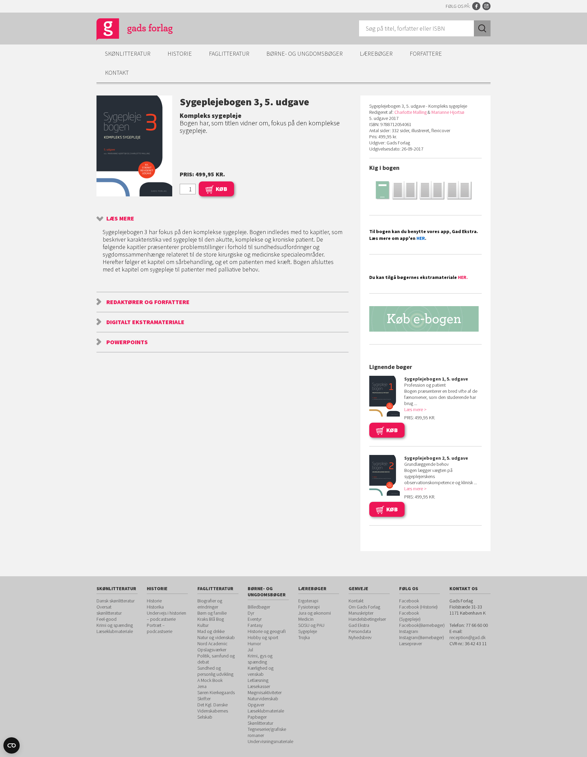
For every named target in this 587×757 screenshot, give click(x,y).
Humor (254, 643)
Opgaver (256, 705)
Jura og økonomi (314, 613)
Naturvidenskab (263, 699)
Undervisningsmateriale (270, 741)
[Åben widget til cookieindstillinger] (11, 745)
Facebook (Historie (417, 607)
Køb (221, 189)
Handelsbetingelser (367, 619)
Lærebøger (376, 53)
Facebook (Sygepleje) (410, 616)
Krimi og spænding (114, 625)
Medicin (306, 619)
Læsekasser (259, 686)
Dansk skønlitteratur (115, 601)
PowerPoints (127, 342)
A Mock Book (210, 680)
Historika (155, 607)
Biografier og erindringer (209, 604)
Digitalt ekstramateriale (145, 322)
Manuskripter (361, 613)
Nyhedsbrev (360, 637)
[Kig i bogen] (425, 190)
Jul (250, 650)
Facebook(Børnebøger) (422, 625)
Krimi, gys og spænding (260, 659)
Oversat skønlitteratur (109, 610)
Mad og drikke (211, 631)
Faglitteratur (229, 53)
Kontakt (117, 72)
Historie (179, 53)
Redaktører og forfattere (148, 302)
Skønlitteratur (127, 53)
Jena (202, 686)
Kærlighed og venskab (260, 671)
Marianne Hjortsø (447, 112)
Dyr (251, 613)
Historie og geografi (267, 631)
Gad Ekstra (359, 625)
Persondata (360, 631)
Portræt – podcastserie (159, 628)
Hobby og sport (263, 637)
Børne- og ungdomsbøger (304, 53)
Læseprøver (410, 643)
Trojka (304, 637)
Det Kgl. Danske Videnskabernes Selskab (212, 711)
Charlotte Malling (410, 112)
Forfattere (426, 53)
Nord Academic (212, 643)
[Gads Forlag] (127, 30)
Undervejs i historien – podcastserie (166, 616)
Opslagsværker (211, 650)
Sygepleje (307, 631)
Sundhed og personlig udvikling (215, 671)
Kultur (203, 625)
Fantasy (255, 625)
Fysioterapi (309, 607)
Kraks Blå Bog (210, 619)
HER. (463, 277)
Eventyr (255, 619)
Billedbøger (259, 607)
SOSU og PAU (311, 625)
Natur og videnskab (216, 637)
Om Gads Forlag (364, 607)
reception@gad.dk (467, 637)
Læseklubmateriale (114, 631)
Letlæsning (258, 680)
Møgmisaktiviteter (265, 692)
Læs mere (120, 218)
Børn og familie (212, 613)
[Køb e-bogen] (425, 319)
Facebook (476, 6)
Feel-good (106, 619)
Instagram (486, 6)
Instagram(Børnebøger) (421, 637)
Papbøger (257, 717)
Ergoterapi (308, 601)
